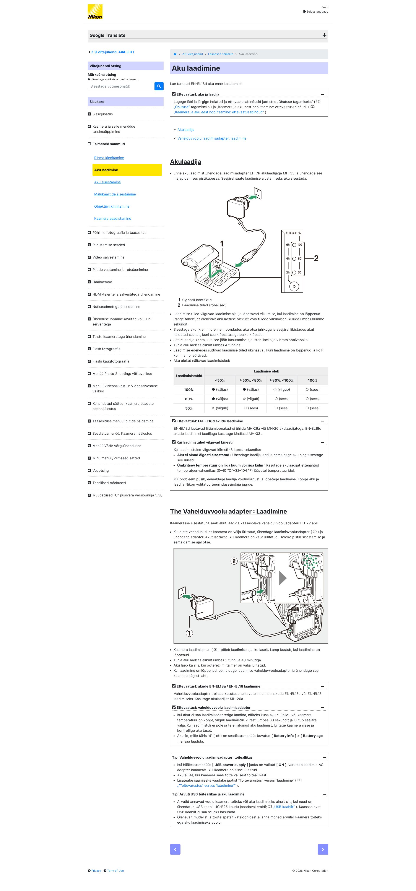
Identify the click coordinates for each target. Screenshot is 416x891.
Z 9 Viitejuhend (192, 54)
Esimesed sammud (220, 54)
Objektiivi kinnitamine (111, 206)
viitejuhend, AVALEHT (113, 52)
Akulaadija (185, 129)
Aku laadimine (106, 170)
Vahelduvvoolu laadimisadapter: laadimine (211, 138)
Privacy (96, 870)
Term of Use (115, 870)
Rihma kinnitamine (109, 158)
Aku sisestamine (107, 182)
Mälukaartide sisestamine (115, 194)
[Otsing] (159, 86)
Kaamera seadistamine (112, 218)
